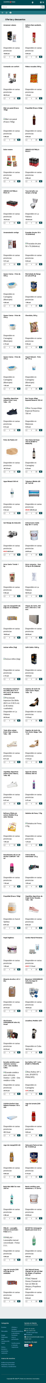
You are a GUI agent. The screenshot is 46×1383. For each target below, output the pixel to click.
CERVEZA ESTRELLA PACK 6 (32, 150)
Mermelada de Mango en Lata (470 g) (33, 275)
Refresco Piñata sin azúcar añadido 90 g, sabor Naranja (10, 815)
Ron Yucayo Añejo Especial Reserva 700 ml (33, 399)
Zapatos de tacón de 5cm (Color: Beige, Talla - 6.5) (33, 732)
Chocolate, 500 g (31, 315)
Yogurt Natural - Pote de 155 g (33, 358)
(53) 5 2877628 (33, 1332)
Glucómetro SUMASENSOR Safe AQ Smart (11, 1022)
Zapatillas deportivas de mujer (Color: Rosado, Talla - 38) (33, 898)
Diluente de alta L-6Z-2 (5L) (11, 980)
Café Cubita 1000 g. (32, 647)
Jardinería (4, 1353)
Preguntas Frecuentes (8, 1364)
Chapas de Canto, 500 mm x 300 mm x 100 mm (33, 607)
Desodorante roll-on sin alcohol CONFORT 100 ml (11, 856)
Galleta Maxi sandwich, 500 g (33, 26)
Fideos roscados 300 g (33, 66)
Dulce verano (8, 149)
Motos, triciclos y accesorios (4, 1349)
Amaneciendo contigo (11, 232)
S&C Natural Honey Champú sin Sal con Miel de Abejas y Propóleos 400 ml (33, 1272)
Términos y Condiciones (8, 1366)
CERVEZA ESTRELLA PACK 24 (10, 192)
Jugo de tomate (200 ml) (32, 1104)
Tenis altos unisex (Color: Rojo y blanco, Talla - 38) (10, 732)
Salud (3, 1343)
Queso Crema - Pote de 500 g (11, 275)
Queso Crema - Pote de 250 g (11, 316)
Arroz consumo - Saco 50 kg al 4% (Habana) (33, 565)
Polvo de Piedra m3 (10, 440)
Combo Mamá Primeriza (33, 938)
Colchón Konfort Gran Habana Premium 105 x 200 (11, 1105)
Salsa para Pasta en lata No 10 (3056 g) (33, 1146)
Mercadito (4, 1331)
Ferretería (14, 1335)
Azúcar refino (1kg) (10, 647)
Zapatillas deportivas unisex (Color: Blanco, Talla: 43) (10, 773)
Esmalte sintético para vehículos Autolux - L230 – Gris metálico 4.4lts (11, 1064)
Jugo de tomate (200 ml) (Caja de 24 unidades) (10, 1271)
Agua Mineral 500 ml (10, 481)
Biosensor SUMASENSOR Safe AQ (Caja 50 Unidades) (34, 981)
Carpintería (15, 1347)
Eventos (3, 1327)
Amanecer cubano (9, 25)
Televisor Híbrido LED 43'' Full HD (32, 482)
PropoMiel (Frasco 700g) (11, 896)
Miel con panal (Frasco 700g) (11, 109)
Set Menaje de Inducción (12, 523)
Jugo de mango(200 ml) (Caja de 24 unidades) (11, 607)
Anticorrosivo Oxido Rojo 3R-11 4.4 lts (32, 524)
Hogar (3, 1335)
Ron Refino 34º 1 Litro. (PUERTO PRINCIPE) (33, 1063)
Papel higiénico (8, 938)
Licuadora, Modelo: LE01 (33, 1020)
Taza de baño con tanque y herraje (31, 192)
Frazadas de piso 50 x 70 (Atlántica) (33, 233)
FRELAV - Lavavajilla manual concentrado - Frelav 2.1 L (11, 1230)
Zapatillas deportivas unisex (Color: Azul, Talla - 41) (10, 400)
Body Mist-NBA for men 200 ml (11, 1187)
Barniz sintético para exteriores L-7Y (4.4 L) (33, 1187)
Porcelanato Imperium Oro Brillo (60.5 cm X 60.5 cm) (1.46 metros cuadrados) (11, 691)
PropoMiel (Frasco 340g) (33, 108)
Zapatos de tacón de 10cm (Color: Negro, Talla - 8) (32, 690)
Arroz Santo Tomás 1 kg (11, 565)
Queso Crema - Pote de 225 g (11, 358)
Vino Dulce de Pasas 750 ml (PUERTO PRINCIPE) (32, 441)
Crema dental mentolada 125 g (31, 855)
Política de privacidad (8, 1362)
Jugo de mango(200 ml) (11, 1145)
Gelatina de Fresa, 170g (33, 813)
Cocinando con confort (11, 66)
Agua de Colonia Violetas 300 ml (31, 772)
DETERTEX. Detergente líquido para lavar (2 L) (33, 1229)
